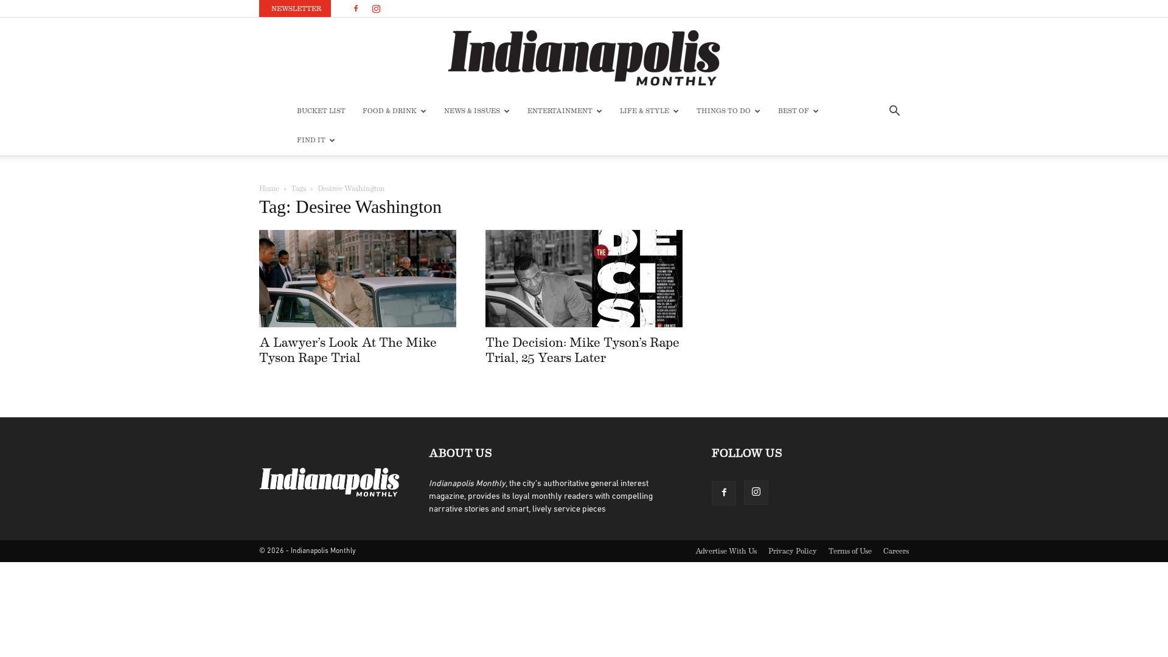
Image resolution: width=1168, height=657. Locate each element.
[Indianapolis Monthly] (584, 57)
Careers (896, 551)
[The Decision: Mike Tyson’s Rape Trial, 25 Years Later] (584, 278)
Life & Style (644, 111)
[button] (894, 112)
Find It (311, 140)
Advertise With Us (726, 551)
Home (269, 188)
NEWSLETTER (296, 8)
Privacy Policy (792, 551)
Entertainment (560, 111)
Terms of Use (850, 551)
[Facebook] (356, 8)
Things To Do (724, 111)
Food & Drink (390, 111)
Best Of (793, 111)
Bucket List (321, 111)
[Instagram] (376, 8)
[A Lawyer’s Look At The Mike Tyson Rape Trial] (357, 278)
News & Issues (472, 111)
